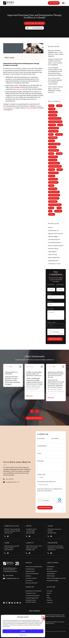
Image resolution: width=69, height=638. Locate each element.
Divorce (60, 125)
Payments (49, 600)
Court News (52, 125)
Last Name (60, 284)
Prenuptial (51, 176)
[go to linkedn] (12, 603)
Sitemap (45, 631)
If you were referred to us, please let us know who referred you (49, 490)
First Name (50, 284)
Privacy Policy (23, 635)
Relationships (52, 188)
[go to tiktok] (20, 603)
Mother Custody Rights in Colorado (56, 578)
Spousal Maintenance (55, 204)
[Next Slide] (37, 411)
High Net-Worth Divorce (55, 233)
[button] (42, 617)
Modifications (52, 160)
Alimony (59, 105)
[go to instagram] (9, 603)
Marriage (59, 153)
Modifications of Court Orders (34, 591)
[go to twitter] (6, 603)
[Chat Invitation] (12, 6)
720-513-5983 (31, 108)
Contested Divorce (54, 239)
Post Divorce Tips (53, 172)
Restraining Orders (54, 192)
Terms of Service (61, 631)
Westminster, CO (53, 230)
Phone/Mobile (41, 446)
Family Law (59, 134)
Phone (49, 301)
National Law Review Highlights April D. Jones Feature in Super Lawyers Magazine (56, 53)
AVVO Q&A (51, 109)
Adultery (51, 105)
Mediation (28, 576)
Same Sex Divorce (53, 198)
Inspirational (52, 147)
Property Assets (53, 179)
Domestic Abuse (53, 131)
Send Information (55, 339)
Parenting (51, 169)
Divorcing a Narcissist (31, 583)
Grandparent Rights (54, 144)
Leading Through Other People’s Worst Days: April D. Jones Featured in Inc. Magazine (55, 62)
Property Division (53, 182)
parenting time (17, 89)
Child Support (52, 115)
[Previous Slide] (32, 411)
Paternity (59, 169)
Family (51, 134)
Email (49, 294)
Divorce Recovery (53, 128)
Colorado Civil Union (31, 578)
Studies (51, 208)
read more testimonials (34, 418)
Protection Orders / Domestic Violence (31, 601)
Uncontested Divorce (54, 242)
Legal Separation (53, 150)
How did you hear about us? (46, 481)
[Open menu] (63, 3)
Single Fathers (52, 201)
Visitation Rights (53, 236)
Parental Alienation (54, 163)
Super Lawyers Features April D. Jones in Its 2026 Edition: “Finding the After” (55, 89)
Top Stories (58, 211)
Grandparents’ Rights (52, 580)
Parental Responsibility (55, 166)
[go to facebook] (4, 603)
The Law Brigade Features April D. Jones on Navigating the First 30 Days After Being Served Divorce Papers (55, 71)
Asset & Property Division (56, 245)
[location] (7, 536)
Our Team (49, 591)
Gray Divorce (29, 580)
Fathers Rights (52, 137)
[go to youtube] (17, 603)
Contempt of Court (54, 263)
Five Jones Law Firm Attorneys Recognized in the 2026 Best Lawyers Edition (55, 81)
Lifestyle (51, 153)
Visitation (51, 214)
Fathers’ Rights (51, 576)
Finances (51, 140)
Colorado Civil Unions (54, 118)
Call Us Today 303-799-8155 (34, 23)
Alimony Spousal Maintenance (34, 566)
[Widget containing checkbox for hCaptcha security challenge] (55, 332)
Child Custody (53, 112)
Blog (48, 595)
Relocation (50, 569)
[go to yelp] (15, 603)
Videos (49, 598)
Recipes (51, 185)
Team (59, 208)
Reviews (49, 593)
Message (50, 309)
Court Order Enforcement (32, 595)
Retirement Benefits (54, 195)
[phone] (5, 536)
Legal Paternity (51, 573)
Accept (23, 631)
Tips (50, 211)
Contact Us (50, 602)
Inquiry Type (51, 322)
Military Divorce (53, 157)
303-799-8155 (53, 3)
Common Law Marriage (55, 121)
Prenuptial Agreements (32, 598)
